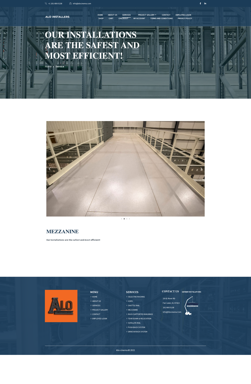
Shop (101, 18)
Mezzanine (133, 309)
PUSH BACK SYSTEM (136, 327)
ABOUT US (96, 301)
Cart (111, 18)
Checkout (123, 18)
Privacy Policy (185, 18)
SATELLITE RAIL (134, 323)
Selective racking (136, 296)
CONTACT (96, 314)
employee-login (99, 318)
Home (48, 66)
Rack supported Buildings (140, 314)
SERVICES (96, 305)
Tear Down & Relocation (139, 318)
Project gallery (100, 309)
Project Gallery (146, 15)
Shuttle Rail (134, 305)
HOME (94, 296)
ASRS (130, 301)
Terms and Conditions (161, 18)
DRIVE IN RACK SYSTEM (137, 331)
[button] (49, 169)
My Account (139, 18)
